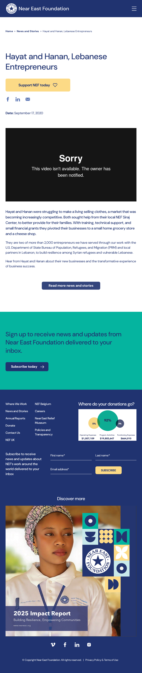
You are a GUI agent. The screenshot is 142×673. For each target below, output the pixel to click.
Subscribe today (24, 366)
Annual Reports (15, 418)
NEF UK (10, 440)
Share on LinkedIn (18, 99)
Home (9, 31)
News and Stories (28, 31)
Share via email (28, 99)
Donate (10, 425)
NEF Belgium (43, 404)
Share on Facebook (8, 99)
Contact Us (13, 433)
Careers (40, 411)
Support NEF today (34, 85)
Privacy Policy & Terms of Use (101, 660)
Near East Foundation (37, 8)
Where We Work (16, 404)
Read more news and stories (71, 285)
